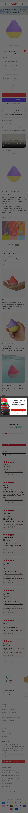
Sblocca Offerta (18, 410)
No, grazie (18, 413)
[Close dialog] (26, 398)
